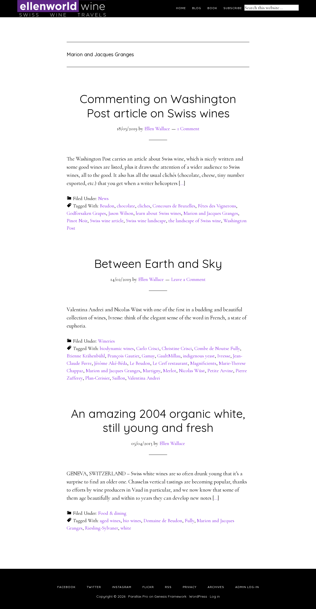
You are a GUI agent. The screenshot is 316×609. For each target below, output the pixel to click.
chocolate (126, 206)
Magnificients (203, 363)
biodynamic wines (117, 348)
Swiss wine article (106, 221)
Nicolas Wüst (192, 371)
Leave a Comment (188, 279)
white (125, 528)
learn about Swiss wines (158, 213)
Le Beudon (140, 363)
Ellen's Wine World (61, 8)
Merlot (169, 371)
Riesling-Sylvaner (101, 528)
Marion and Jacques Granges (210, 213)
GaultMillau (168, 356)
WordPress (198, 596)
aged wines (110, 521)
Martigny (151, 371)
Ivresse (223, 356)
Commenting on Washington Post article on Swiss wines (158, 105)
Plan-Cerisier (97, 378)
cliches (144, 206)
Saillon (118, 378)
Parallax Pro (138, 596)
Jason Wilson (120, 213)
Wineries (106, 341)
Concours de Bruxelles (174, 206)
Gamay (148, 356)
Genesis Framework (170, 596)
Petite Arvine (220, 371)
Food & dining (112, 513)
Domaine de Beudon (162, 521)
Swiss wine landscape (146, 221)
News (103, 199)
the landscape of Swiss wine (194, 221)
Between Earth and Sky (158, 263)
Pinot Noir (77, 221)
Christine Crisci (177, 348)
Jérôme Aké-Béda (110, 363)
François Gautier (123, 356)
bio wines (132, 521)
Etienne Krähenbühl (86, 356)
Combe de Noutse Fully (217, 348)
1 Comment (188, 129)
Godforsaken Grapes (86, 213)
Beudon (107, 206)
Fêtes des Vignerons (217, 206)
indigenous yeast (199, 356)
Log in (215, 596)
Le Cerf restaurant (170, 363)
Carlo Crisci (147, 348)
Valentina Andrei (144, 378)
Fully (189, 521)
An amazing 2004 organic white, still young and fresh (158, 420)
